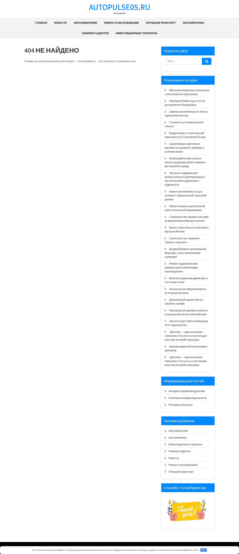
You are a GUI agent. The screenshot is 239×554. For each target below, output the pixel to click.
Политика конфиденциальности (188, 398)
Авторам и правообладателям (187, 391)
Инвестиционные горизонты (136, 33)
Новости (60, 22)
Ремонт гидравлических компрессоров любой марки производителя (181, 267)
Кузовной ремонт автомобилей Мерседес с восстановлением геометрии (185, 253)
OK (203, 550)
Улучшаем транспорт (161, 22)
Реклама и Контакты (181, 405)
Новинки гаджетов (95, 33)
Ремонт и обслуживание (121, 22)
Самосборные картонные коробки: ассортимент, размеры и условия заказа (184, 147)
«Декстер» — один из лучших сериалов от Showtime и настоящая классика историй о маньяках (186, 335)
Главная (41, 22)
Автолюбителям (85, 22)
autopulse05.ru (119, 7)
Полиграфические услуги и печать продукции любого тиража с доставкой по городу (185, 162)
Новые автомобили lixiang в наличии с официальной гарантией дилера (185, 195)
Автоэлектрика (193, 22)
